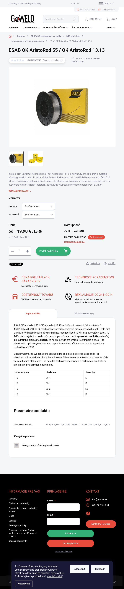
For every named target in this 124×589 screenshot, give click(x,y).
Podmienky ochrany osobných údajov (23, 509)
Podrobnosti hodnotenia (53, 60)
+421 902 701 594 (100, 505)
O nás (11, 516)
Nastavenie (24, 583)
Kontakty (13, 3)
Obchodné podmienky (30, 3)
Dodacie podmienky (18, 541)
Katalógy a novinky (17, 525)
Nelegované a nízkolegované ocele (40, 445)
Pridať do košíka (48, 251)
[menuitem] (15, 27)
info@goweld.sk (99, 499)
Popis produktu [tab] (33, 313)
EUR (107, 3)
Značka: (78, 62)
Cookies (12, 521)
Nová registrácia (70, 543)
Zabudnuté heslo (63, 551)
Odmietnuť (79, 569)
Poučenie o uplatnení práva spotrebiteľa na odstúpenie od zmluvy (23, 533)
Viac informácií (54, 576)
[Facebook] (88, 513)
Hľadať (75, 19)
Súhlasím (100, 569)
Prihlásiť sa (70, 533)
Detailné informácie (18, 191)
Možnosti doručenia (74, 242)
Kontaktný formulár (100, 524)
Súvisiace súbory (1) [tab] (84, 313)
